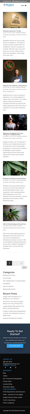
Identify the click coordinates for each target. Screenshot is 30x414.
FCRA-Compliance (8, 403)
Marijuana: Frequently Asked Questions (14, 178)
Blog (4, 373)
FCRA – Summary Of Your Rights (13, 394)
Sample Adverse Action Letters (12, 397)
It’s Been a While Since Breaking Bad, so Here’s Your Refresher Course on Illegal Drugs (14, 313)
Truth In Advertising (9, 400)
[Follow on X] (15, 367)
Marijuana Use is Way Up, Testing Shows (15, 85)
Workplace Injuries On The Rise (12, 31)
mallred (6, 136)
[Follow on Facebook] (5, 367)
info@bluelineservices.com (11, 364)
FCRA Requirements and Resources (14, 392)
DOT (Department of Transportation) (14, 281)
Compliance (6, 283)
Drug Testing (12, 34)
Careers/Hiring (7, 384)
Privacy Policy (7, 381)
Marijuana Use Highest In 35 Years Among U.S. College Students (13, 134)
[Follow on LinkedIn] (10, 367)
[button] (22, 6)
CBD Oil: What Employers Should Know (14, 224)
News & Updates (8, 286)
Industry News (19, 182)
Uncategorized (10, 91)
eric (5, 32)
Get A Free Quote (15, 345)
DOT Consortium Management (12, 378)
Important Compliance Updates (12, 318)
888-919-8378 (7, 362)
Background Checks (9, 275)
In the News (19, 34)
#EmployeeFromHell (9, 289)
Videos (5, 376)
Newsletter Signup (8, 387)
